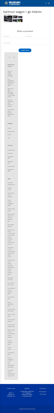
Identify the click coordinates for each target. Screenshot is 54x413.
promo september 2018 (10, 304)
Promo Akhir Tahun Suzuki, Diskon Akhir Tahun (11, 113)
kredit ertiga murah (11, 243)
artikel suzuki (11, 184)
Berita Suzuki (11, 131)
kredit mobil (11, 251)
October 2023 (11, 150)
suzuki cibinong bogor (10, 342)
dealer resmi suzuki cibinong (11, 194)
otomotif (10, 265)
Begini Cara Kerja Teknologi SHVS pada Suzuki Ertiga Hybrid (11, 92)
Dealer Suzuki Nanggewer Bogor (10, 203)
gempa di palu (10, 220)
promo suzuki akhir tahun (11, 310)
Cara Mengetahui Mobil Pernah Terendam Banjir (11, 82)
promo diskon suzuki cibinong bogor (11, 291)
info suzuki (11, 235)
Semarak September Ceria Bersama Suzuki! (10, 103)
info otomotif (11, 233)
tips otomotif (11, 374)
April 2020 (10, 153)
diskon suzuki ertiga (11, 209)
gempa (10, 217)
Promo (9, 134)
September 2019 (10, 157)
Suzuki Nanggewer (10, 358)
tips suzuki (11, 375)
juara (9, 240)
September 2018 (10, 170)
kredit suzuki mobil (11, 260)
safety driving (11, 330)
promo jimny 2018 (11, 297)
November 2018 (10, 162)
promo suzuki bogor (11, 315)
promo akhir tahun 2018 (11, 283)
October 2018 (11, 166)
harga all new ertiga (11, 230)
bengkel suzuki (10, 188)
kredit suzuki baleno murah (11, 254)
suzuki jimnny (9, 348)
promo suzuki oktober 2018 (11, 325)
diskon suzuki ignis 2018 (11, 215)
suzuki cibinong (10, 336)
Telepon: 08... (11, 394)
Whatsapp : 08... (11, 396)
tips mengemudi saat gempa (11, 365)
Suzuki (9, 331)
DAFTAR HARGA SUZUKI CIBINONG (10, 74)
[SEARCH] (14, 57)
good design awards (11, 225)
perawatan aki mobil (10, 278)
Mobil (9, 263)
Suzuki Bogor (11, 333)
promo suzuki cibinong (11, 320)
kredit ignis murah (10, 248)
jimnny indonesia (10, 238)
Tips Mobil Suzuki (10, 371)
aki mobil (10, 182)
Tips (9, 138)
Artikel (9, 128)
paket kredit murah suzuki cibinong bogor (11, 271)
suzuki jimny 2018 (11, 353)
